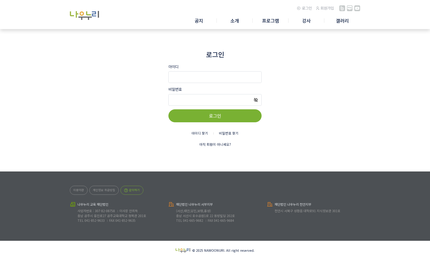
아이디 (173, 66)
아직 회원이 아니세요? (215, 144)
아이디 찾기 (199, 133)
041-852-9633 (94, 220)
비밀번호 (175, 89)
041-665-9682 (193, 220)
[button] (199, 21)
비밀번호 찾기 (229, 133)
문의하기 (134, 190)
